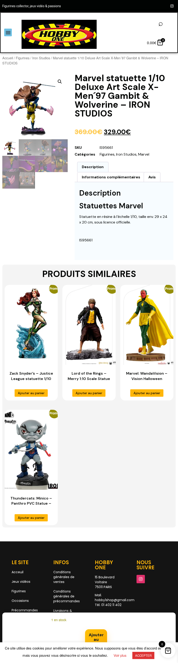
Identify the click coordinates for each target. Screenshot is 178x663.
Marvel (143, 154)
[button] (8, 32)
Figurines (22, 57)
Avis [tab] (152, 177)
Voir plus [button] (120, 655)
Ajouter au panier (96, 639)
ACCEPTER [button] (143, 655)
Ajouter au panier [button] (89, 393)
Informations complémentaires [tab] (111, 177)
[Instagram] (172, 6)
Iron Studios (41, 57)
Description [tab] (93, 166)
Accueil (7, 57)
